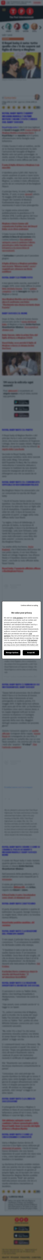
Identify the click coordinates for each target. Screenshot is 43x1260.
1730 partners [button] (18, 618)
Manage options (12, 653)
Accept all (31, 653)
